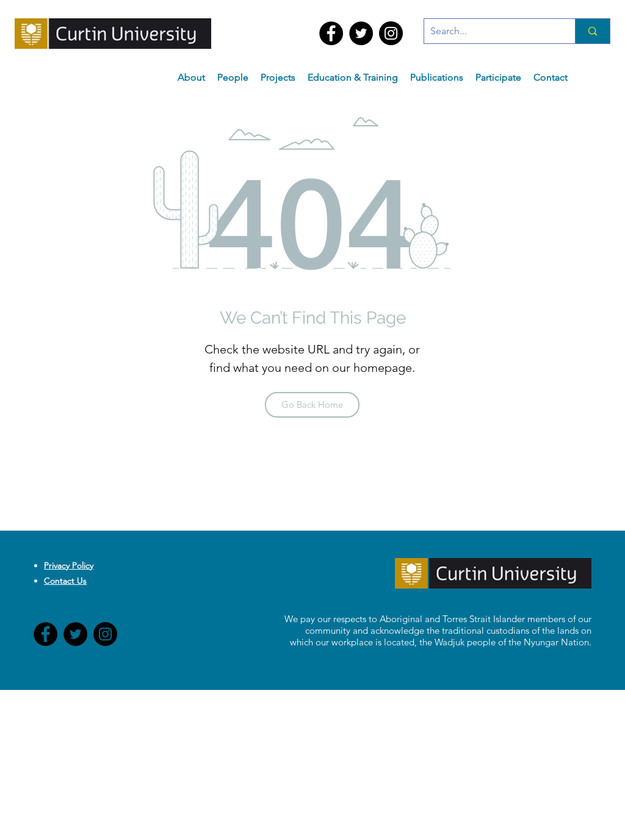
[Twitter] (361, 33)
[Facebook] (331, 33)
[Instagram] (391, 33)
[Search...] (592, 31)
